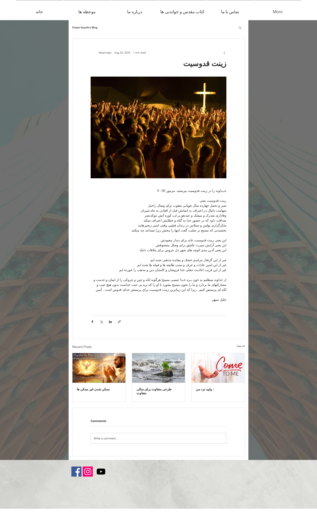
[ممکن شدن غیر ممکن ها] (98, 368)
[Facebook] (76, 472)
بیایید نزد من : (205, 389)
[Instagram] (88, 472)
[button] (240, 27)
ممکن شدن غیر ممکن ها (93, 389)
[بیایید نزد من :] (218, 368)
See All (241, 346)
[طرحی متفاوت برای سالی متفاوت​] (158, 368)
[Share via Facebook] (92, 321)
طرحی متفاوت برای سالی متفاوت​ (154, 391)
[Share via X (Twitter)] (101, 321)
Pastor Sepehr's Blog (84, 27)
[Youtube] (101, 472)
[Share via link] (119, 321)
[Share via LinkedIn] (110, 321)
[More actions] (224, 52)
